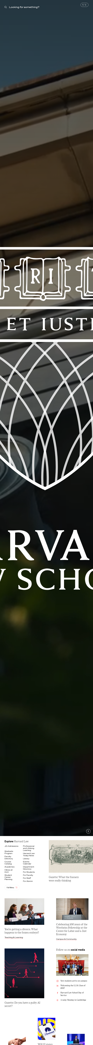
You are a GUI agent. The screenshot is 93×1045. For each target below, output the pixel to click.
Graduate (9, 852)
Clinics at (9, 871)
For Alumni (28, 881)
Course (8, 863)
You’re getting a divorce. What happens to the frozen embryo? (22, 931)
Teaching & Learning (14, 937)
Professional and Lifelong (28, 848)
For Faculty (28, 875)
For (29, 872)
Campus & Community (66, 939)
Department (28, 868)
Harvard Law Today (29, 854)
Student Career (9, 877)
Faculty (9, 857)
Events (27, 863)
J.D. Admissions (11, 846)
